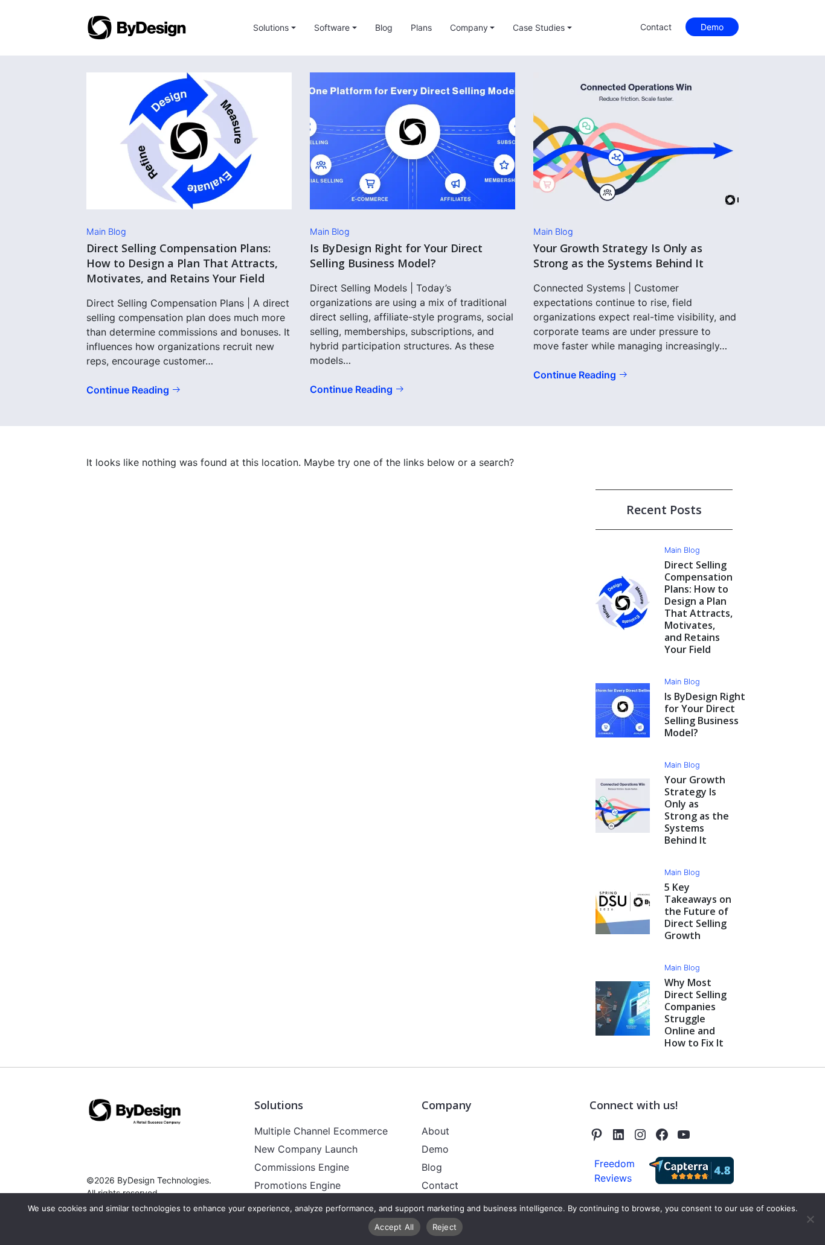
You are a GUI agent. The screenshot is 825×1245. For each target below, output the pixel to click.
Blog (384, 27)
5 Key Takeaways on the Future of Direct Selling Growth (697, 911)
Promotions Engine (297, 1185)
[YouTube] (683, 1134)
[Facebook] (662, 1134)
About (435, 1131)
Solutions (271, 27)
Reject (444, 1227)
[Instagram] (640, 1134)
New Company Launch (306, 1149)
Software (332, 27)
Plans (421, 27)
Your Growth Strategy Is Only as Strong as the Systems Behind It (618, 255)
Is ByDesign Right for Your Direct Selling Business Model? (396, 255)
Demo (712, 27)
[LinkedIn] (618, 1134)
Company (469, 27)
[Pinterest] (596, 1134)
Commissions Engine (301, 1167)
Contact (656, 27)
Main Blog (106, 231)
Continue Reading (129, 390)
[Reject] (810, 1219)
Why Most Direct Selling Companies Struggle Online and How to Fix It (695, 1012)
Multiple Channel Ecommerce (321, 1131)
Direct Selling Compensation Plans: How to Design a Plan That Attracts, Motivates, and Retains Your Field (182, 263)
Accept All (394, 1227)
